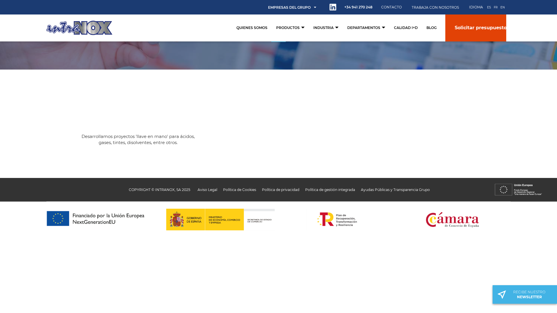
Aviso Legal (207, 190)
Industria (323, 28)
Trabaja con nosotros (435, 7)
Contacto (391, 7)
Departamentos (364, 28)
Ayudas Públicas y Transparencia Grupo (395, 190)
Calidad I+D (406, 28)
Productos (288, 28)
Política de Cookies (239, 190)
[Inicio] (79, 28)
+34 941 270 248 (358, 7)
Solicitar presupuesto (475, 27)
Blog (431, 28)
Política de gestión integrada (330, 190)
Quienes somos (251, 28)
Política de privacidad (280, 190)
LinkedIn (333, 7)
